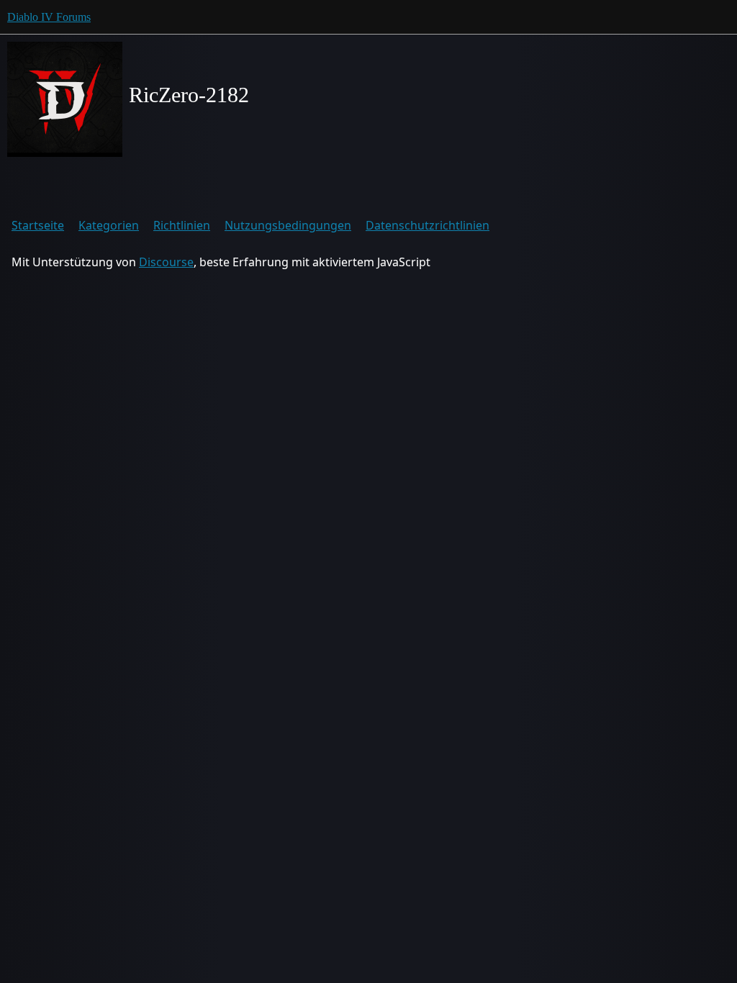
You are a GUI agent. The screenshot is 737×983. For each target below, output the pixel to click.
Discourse (166, 262)
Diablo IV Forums (49, 17)
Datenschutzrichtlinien (427, 225)
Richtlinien (181, 225)
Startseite (38, 225)
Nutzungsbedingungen (288, 225)
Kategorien (108, 225)
